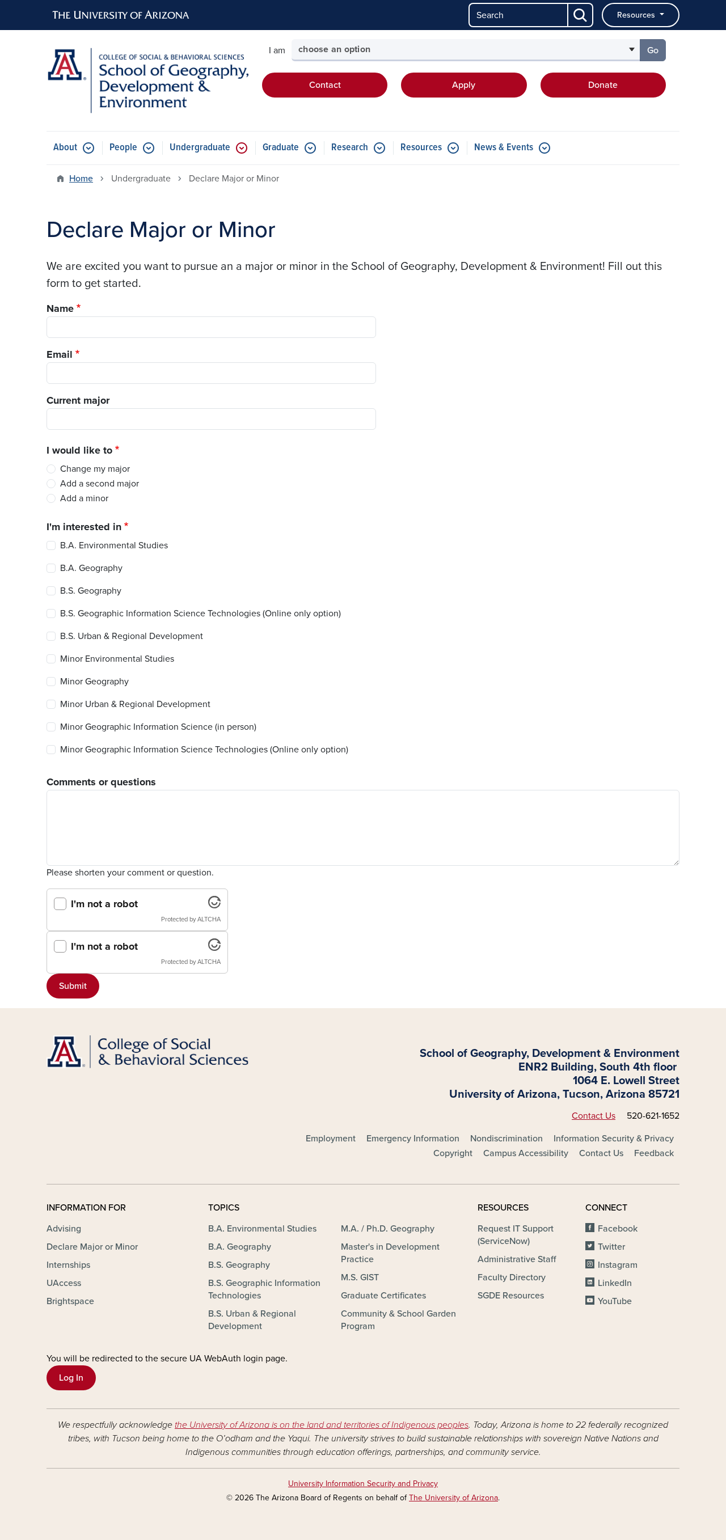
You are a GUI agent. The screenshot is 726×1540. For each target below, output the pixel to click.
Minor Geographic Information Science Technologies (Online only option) (204, 749)
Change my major (95, 469)
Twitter (611, 1247)
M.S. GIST (360, 1277)
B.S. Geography (90, 590)
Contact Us (593, 1116)
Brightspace (70, 1301)
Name (60, 308)
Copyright (452, 1153)
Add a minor (84, 498)
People (123, 147)
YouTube (615, 1301)
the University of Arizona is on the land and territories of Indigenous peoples (321, 1425)
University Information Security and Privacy (363, 1483)
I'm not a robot (104, 904)
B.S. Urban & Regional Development (131, 636)
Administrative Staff (517, 1259)
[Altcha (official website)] (214, 905)
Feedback (654, 1153)
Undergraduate (200, 147)
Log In (71, 1378)
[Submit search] (580, 15)
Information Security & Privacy (614, 1138)
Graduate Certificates (383, 1295)
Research (349, 147)
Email (60, 354)
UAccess (64, 1283)
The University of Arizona (453, 1498)
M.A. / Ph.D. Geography (387, 1228)
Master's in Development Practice (390, 1253)
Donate (603, 85)
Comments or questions (101, 782)
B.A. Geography (91, 568)
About (65, 147)
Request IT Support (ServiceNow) (516, 1235)
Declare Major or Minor (92, 1247)
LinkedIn (615, 1283)
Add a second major (99, 483)
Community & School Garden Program (398, 1320)
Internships (68, 1265)
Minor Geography (94, 681)
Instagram (618, 1265)
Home (81, 178)
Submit (73, 986)
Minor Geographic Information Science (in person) (158, 727)
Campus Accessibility (525, 1153)
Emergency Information (412, 1138)
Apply (463, 85)
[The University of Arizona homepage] (121, 15)
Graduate (281, 147)
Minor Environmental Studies (117, 659)
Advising (64, 1228)
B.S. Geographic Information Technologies (264, 1289)
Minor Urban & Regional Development (135, 704)
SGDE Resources (511, 1295)
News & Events (503, 147)
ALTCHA (209, 919)
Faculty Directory (512, 1277)
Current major (78, 400)
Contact (325, 85)
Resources (637, 15)
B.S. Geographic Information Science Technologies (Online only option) (200, 613)
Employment (331, 1138)
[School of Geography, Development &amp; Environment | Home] (147, 80)
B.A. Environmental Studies (114, 545)
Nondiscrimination (506, 1138)
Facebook (618, 1228)
